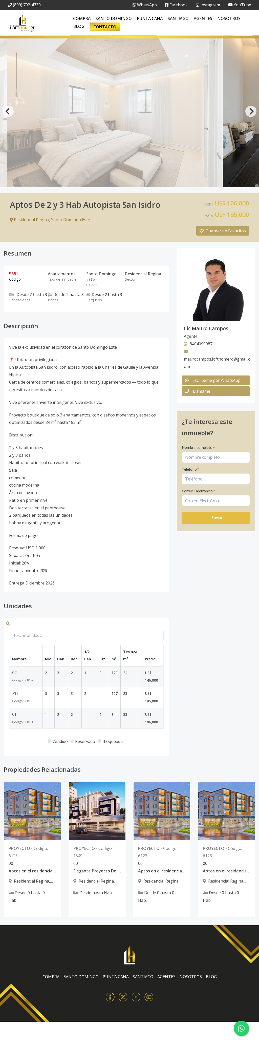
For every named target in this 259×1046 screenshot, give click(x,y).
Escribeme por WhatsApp (216, 380)
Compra (82, 18)
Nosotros (229, 18)
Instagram (209, 5)
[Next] (250, 111)
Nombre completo (198, 447)
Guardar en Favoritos (226, 231)
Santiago (178, 18)
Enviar (217, 517)
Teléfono (190, 469)
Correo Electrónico (198, 491)
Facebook (178, 5)
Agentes (203, 18)
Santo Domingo (114, 18)
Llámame (201, 391)
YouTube (242, 5)
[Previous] (8, 111)
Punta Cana (150, 18)
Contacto (104, 27)
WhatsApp (146, 5)
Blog (78, 26)
